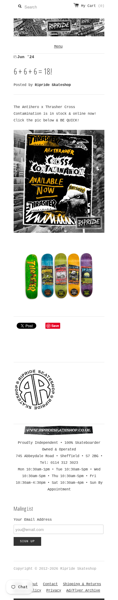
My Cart (92, 6)
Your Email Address (33, 520)
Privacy (53, 590)
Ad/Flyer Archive (83, 590)
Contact (50, 584)
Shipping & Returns (82, 584)
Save (55, 325)
